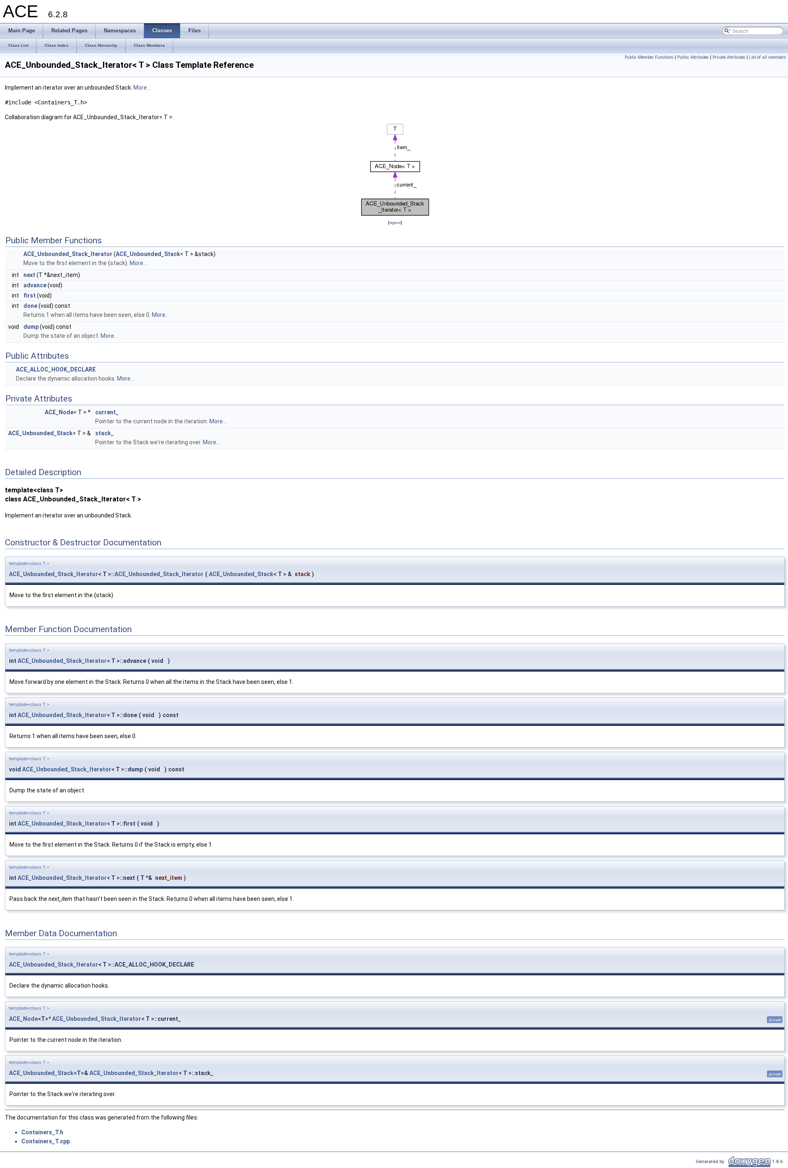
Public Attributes (693, 57)
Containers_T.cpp (45, 1141)
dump (31, 326)
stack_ (104, 433)
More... (142, 87)
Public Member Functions (649, 57)
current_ (107, 412)
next (29, 275)
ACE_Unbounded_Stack (148, 254)
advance (34, 285)
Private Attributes (728, 57)
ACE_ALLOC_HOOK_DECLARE (56, 369)
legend (395, 222)
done (30, 305)
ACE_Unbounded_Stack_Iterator (67, 254)
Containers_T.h (42, 1132)
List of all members (767, 57)
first (29, 295)
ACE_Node (59, 412)
